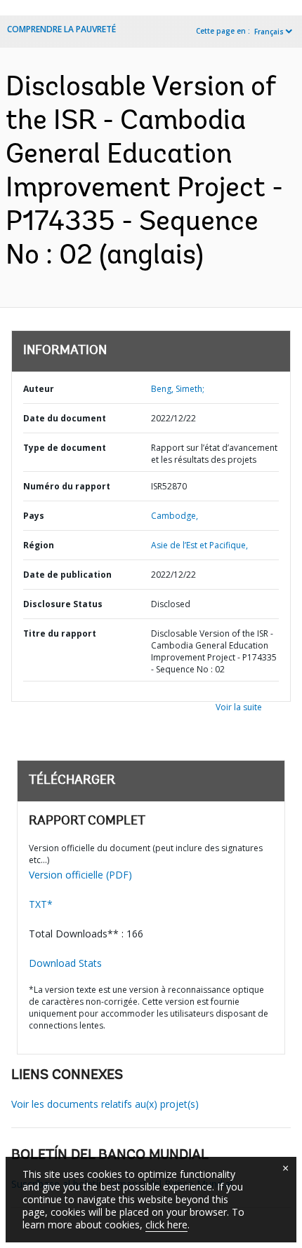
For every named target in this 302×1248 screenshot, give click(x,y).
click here (166, 1224)
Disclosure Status (63, 604)
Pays (33, 516)
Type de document (64, 448)
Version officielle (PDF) (80, 874)
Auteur (38, 389)
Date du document (64, 418)
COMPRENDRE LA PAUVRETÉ (61, 29)
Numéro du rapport (66, 486)
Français (269, 31)
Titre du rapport (59, 633)
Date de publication (67, 575)
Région (38, 545)
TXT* (41, 904)
